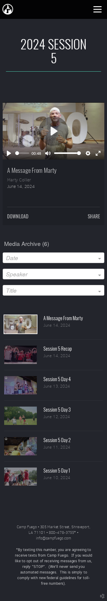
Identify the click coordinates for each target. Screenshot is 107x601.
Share (94, 216)
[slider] (22, 153)
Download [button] (18, 216)
